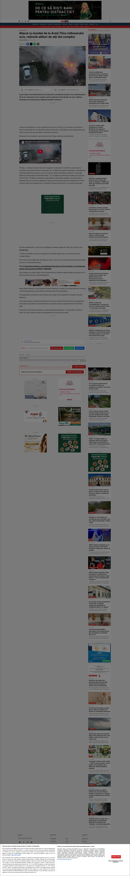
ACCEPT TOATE (116, 856)
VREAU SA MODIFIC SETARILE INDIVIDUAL (115, 861)
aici (46, 865)
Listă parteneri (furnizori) (64, 859)
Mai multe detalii (16, 855)
